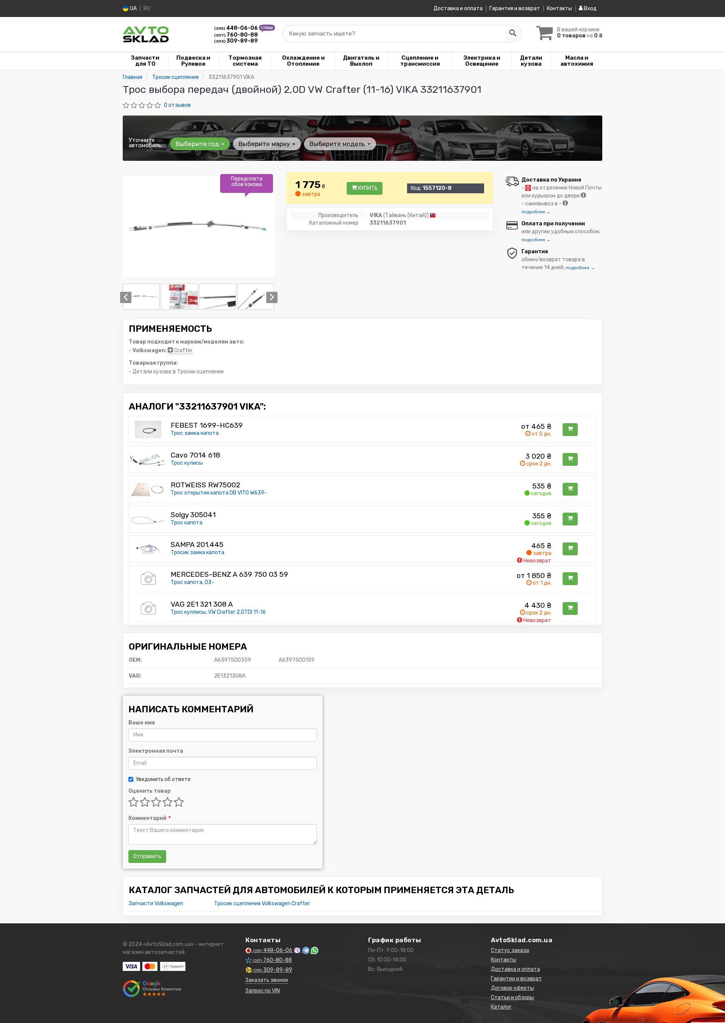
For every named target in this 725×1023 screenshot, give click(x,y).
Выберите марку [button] (265, 144)
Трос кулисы (187, 463)
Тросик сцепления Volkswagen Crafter (262, 903)
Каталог (501, 1007)
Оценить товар (149, 791)
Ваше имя (141, 722)
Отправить (147, 856)
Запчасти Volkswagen (156, 903)
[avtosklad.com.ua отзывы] (152, 988)
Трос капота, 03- (192, 582)
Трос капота (186, 522)
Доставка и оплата (458, 8)
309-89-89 (236, 41)
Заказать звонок (266, 980)
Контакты (559, 8)
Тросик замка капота (197, 552)
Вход (590, 8)
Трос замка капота (195, 433)
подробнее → (536, 212)
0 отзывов (177, 105)
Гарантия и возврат (514, 8)
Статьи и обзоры (512, 997)
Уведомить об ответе (163, 779)
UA (133, 8)
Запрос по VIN (262, 991)
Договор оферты (512, 988)
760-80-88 (236, 35)
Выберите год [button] (198, 144)
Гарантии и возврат (516, 978)
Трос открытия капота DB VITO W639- (219, 493)
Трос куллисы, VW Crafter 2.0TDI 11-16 (218, 612)
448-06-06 (236, 28)
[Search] (512, 33)
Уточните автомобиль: (146, 143)
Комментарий (149, 818)
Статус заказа (510, 950)
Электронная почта (155, 751)
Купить (367, 188)
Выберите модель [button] (338, 144)
